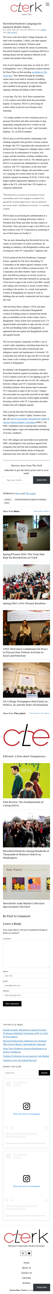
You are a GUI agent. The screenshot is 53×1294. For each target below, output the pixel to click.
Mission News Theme (18, 1290)
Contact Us (26, 1272)
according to (38, 72)
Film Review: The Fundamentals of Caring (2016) (23, 803)
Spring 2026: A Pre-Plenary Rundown (24, 603)
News (43, 30)
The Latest (12, 32)
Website (6, 991)
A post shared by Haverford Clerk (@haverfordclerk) (28, 1143)
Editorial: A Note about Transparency (24, 756)
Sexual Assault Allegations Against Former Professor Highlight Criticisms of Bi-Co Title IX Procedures (25, 1033)
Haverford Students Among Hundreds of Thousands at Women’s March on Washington (26, 854)
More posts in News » (42, 511)
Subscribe (41, 480)
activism (8, 499)
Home (26, 1262)
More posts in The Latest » (40, 713)
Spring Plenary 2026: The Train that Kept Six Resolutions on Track (23, 555)
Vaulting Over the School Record (19, 1060)
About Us (26, 1267)
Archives (26, 1282)
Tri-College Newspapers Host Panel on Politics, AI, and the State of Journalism (25, 703)
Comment (7, 939)
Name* (5, 971)
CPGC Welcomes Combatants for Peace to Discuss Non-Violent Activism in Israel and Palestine (25, 652)
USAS (7, 503)
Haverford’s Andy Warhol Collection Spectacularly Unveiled (23, 905)
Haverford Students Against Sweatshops (30, 499)
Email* (5, 981)
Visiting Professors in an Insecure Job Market (26, 1056)
